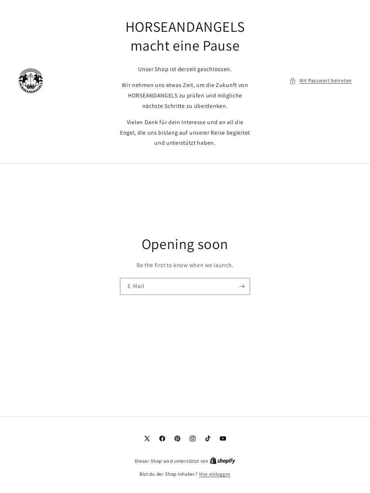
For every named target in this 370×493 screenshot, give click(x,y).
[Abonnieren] (242, 286)
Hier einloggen (215, 474)
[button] (320, 80)
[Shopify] (222, 461)
